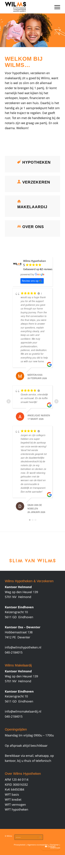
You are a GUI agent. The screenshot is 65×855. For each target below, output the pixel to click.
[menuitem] (55, 6)
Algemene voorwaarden (37, 844)
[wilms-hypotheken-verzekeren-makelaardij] (27, 6)
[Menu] (55, 6)
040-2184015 (13, 652)
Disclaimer (54, 844)
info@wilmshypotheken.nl (23, 647)
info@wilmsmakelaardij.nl (23, 711)
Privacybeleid (19, 844)
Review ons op (30, 280)
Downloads (55, 847)
